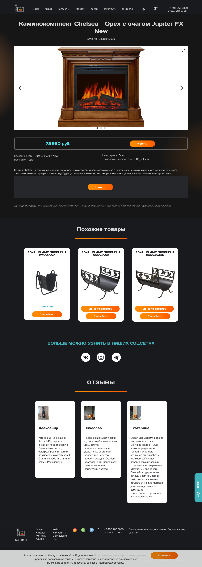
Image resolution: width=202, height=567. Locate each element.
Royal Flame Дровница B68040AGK (154, 254)
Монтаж (80, 8)
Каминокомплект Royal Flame (101, 205)
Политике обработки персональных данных (120, 555)
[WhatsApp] (83, 530)
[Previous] (20, 88)
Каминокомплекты (70, 205)
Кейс (55, 529)
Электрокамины (46, 205)
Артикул (92, 38)
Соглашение (60, 535)
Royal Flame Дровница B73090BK (47, 254)
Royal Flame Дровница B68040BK (101, 254)
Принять (164, 555)
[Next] (182, 88)
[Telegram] (91, 530)
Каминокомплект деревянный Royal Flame (146, 205)
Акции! (48, 8)
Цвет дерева (109, 155)
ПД (54, 538)
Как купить (110, 8)
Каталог (62, 8)
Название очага (23, 155)
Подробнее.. (47, 314)
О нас (36, 8)
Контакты (127, 8)
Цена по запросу (100, 308)
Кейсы (94, 8)
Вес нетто (20, 159)
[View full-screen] (183, 50)
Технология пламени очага (118, 159)
